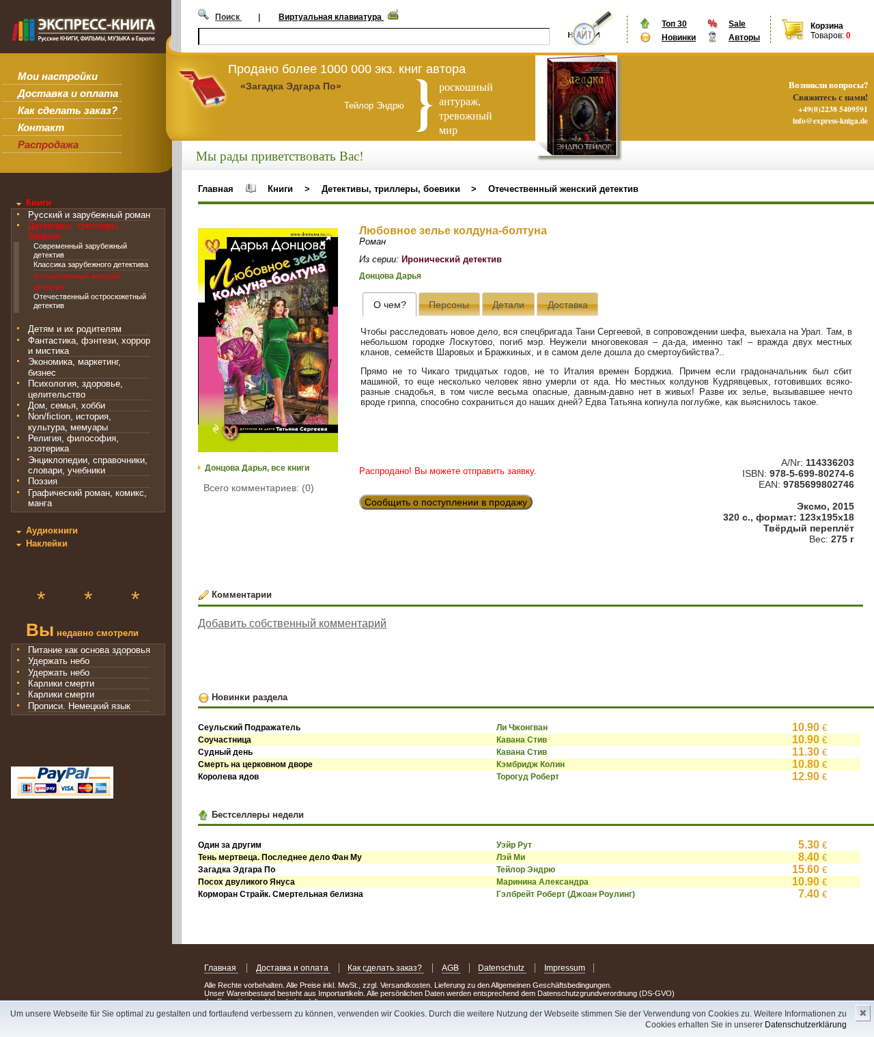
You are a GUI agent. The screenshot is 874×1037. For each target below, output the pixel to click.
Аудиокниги (52, 530)
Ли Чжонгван (522, 727)
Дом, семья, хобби (66, 405)
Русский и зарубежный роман (89, 215)
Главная (216, 189)
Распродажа (48, 144)
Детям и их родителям (75, 329)
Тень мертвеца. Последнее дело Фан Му (280, 857)
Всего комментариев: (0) (258, 487)
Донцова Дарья (390, 276)
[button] (326, 240)
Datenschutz (502, 968)
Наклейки (47, 543)
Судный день (225, 752)
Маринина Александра (542, 882)
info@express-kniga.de (830, 120)
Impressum (564, 968)
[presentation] (389, 304)
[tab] (390, 304)
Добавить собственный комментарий (292, 623)
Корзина (826, 26)
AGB (451, 968)
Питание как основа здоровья (89, 650)
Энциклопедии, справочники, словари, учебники (87, 465)
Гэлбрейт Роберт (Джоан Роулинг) (565, 894)
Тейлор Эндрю (525, 869)
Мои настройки (58, 76)
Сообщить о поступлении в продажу (446, 502)
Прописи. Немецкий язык (79, 706)
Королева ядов (228, 777)
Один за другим (230, 845)
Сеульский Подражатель (249, 727)
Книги (38, 202)
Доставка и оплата (68, 93)
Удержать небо (58, 661)
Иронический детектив (451, 259)
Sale (737, 24)
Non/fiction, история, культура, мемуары (69, 421)
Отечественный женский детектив (563, 189)
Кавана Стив (521, 740)
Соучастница (224, 740)
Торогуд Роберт (527, 777)
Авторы (744, 37)
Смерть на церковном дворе (255, 764)
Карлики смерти (61, 683)
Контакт (41, 127)
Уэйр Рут (514, 845)
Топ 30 (674, 24)
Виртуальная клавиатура (331, 17)
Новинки (679, 37)
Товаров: (827, 35)
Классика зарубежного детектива (90, 264)
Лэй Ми (510, 857)
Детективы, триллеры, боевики (391, 189)
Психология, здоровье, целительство (75, 388)
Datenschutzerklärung (806, 1024)
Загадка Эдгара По (236, 869)
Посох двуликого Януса (246, 882)
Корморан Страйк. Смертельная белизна (280, 894)
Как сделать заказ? (67, 110)
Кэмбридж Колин (530, 764)
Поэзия (42, 481)
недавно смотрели (82, 631)
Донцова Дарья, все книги (257, 468)
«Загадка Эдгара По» (290, 86)
